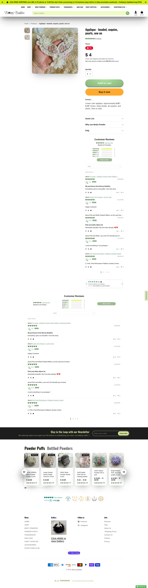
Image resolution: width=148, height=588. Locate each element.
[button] (90, 39)
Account (135, 13)
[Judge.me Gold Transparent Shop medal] (81, 498)
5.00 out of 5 (109, 143)
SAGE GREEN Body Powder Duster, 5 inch (31, 469)
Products (34, 23)
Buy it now (104, 92)
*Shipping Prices (110, 531)
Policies (107, 538)
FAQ (106, 525)
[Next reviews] (122, 284)
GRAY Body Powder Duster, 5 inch (65, 469)
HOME (23, 7)
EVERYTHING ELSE (119, 7)
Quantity (88, 69)
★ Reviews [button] (146, 295)
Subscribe (123, 433)
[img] (90, 179)
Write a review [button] (104, 159)
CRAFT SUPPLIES (91, 7)
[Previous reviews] (87, 284)
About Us (107, 528)
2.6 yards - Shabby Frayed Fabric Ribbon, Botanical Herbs (51, 323)
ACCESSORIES (105, 7)
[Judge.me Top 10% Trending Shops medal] (100, 498)
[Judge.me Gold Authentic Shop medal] (74, 498)
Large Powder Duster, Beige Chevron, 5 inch (48, 469)
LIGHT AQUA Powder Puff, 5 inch (99, 469)
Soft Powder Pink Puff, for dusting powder (82, 469)
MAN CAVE (80, 7)
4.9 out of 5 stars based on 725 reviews (82, 580)
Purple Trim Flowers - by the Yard (100, 197)
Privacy (107, 541)
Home (27, 23)
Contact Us (108, 535)
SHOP (29, 7)
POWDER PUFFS (55, 7)
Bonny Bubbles (77, 569)
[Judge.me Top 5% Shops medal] (94, 498)
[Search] (127, 13)
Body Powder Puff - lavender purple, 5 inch (116, 469)
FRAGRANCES (68, 7)
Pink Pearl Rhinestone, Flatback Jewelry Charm (105, 254)
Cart (142, 13)
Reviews (107, 521)
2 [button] (103, 272)
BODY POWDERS (40, 7)
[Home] (14, 13)
